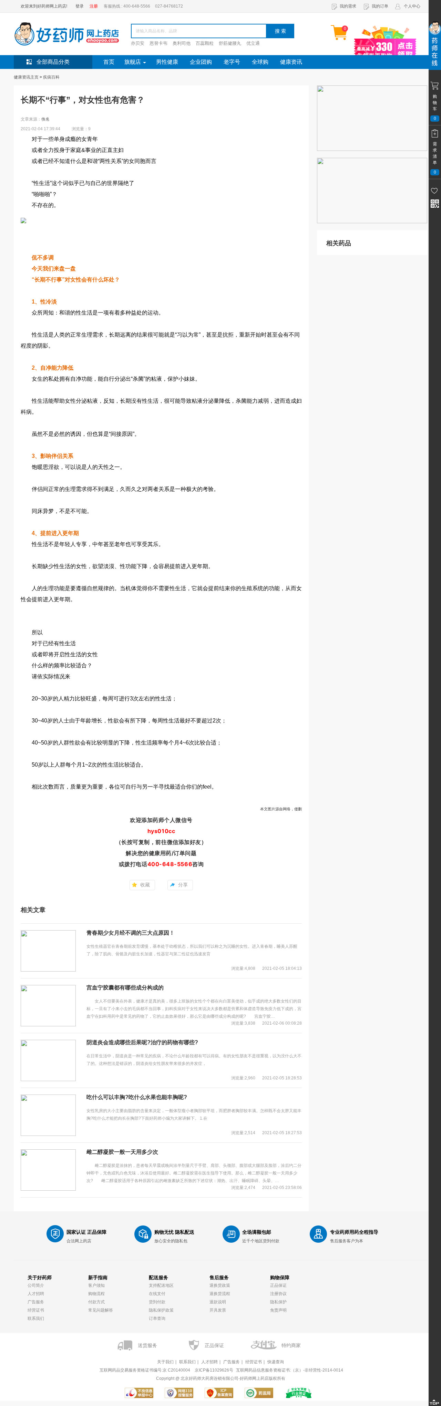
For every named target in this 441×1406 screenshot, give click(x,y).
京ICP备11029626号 (214, 1370)
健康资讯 (291, 62)
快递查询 (275, 1361)
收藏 (145, 884)
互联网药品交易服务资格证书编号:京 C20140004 (145, 1370)
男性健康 (167, 62)
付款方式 (96, 1302)
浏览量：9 (81, 128)
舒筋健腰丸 (230, 43)
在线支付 (157, 1293)
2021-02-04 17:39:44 (40, 128)
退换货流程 (219, 1293)
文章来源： (35, 119)
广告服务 (36, 1302)
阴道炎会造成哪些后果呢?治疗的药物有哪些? (142, 1042)
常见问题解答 (100, 1310)
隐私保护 (278, 1302)
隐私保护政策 (161, 1310)
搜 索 (280, 31)
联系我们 (36, 1318)
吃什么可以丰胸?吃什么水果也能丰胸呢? (136, 1097)
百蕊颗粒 (205, 43)
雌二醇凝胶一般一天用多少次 (122, 1152)
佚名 (45, 119)
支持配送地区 (161, 1285)
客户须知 (96, 1285)
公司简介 (36, 1285)
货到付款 (157, 1302)
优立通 (253, 43)
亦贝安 (137, 43)
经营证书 (36, 1310)
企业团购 (201, 62)
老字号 (232, 62)
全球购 (260, 62)
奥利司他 (182, 43)
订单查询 (157, 1318)
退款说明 (217, 1302)
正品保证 (278, 1285)
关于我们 (165, 1361)
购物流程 (96, 1293)
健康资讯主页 (26, 77)
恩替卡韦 (158, 43)
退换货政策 (219, 1285)
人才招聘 (36, 1293)
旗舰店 (132, 62)
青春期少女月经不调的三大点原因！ (130, 933)
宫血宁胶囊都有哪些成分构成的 (125, 988)
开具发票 (217, 1310)
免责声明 (278, 1310)
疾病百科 (51, 77)
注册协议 (278, 1293)
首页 (108, 62)
